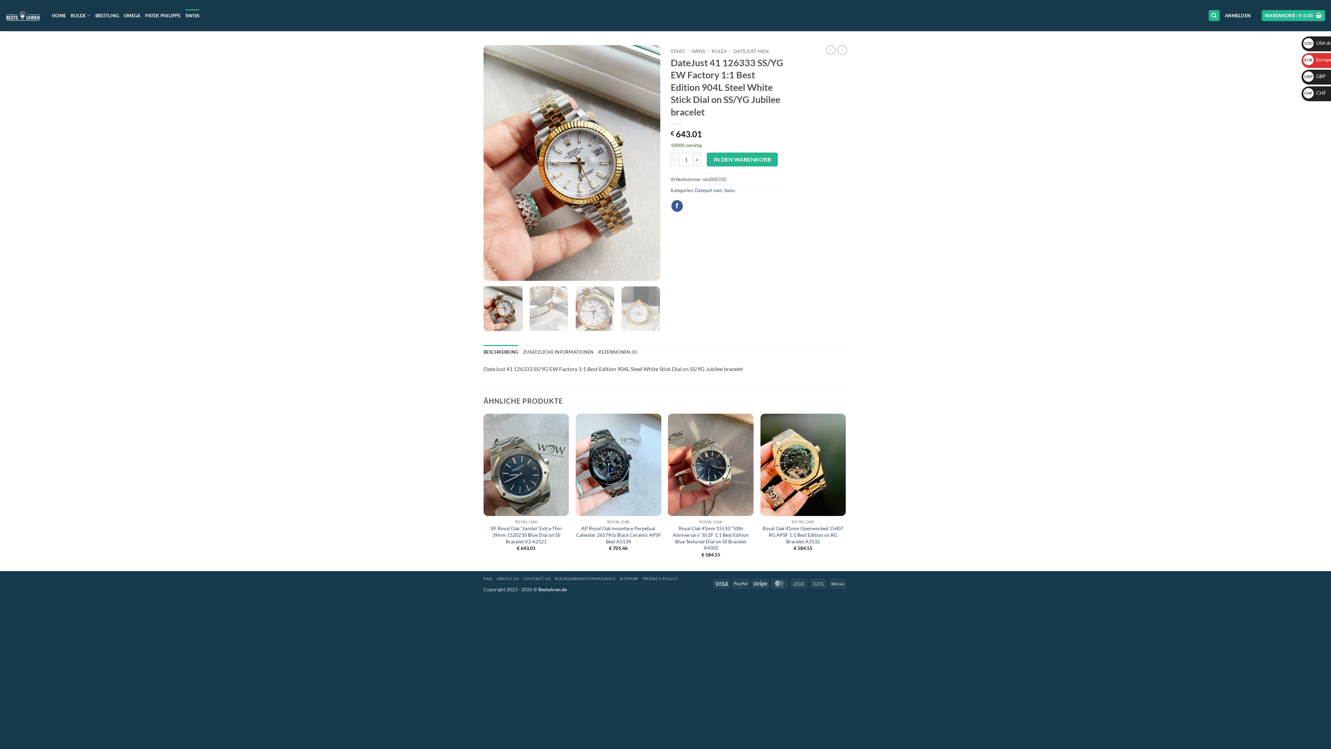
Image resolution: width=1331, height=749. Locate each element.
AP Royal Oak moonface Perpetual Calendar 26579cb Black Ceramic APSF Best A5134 (618, 534)
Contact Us (537, 578)
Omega (132, 15)
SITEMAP (629, 578)
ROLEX (719, 51)
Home (59, 15)
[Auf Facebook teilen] (677, 206)
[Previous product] (842, 50)
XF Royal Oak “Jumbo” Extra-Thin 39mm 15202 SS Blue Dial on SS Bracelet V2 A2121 (526, 534)
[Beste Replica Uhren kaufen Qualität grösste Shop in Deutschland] (23, 15)
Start (678, 51)
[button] (1238, 15)
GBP (1315, 76)
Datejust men (751, 51)
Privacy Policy (661, 578)
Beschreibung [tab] (501, 352)
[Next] (648, 163)
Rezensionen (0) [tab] (617, 352)
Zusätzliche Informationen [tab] (558, 352)
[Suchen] (1214, 15)
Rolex (78, 15)
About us (508, 578)
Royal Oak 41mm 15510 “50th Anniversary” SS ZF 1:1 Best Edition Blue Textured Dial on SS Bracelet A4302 (711, 538)
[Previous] (495, 163)
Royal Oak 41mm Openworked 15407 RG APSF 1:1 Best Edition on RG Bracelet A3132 (803, 534)
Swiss (192, 15)
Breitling (107, 15)
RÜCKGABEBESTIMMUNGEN (585, 578)
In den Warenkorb (742, 159)
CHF (1315, 93)
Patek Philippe (163, 15)
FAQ (488, 578)
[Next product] (831, 50)
